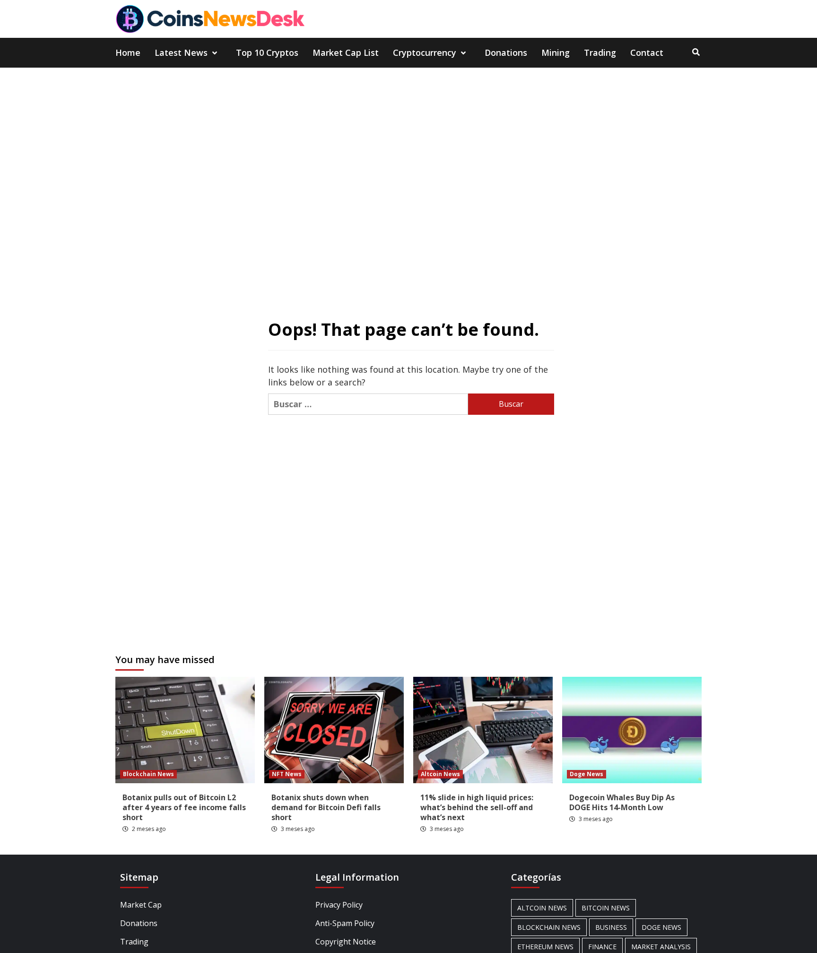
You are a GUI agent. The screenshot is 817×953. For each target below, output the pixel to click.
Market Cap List (346, 52)
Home (127, 52)
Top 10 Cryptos (267, 52)
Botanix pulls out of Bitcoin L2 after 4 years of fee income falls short (184, 807)
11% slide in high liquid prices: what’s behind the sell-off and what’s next (476, 807)
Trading (600, 52)
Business (611, 927)
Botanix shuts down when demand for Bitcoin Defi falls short (326, 807)
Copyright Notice (345, 941)
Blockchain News (148, 774)
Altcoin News (440, 774)
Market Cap (141, 905)
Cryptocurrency (424, 52)
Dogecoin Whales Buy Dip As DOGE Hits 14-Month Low (622, 802)
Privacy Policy (339, 905)
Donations (506, 52)
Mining (555, 52)
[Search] (696, 52)
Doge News (586, 774)
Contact (646, 52)
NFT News (287, 774)
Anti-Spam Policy (344, 923)
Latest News (181, 52)
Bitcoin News (606, 907)
